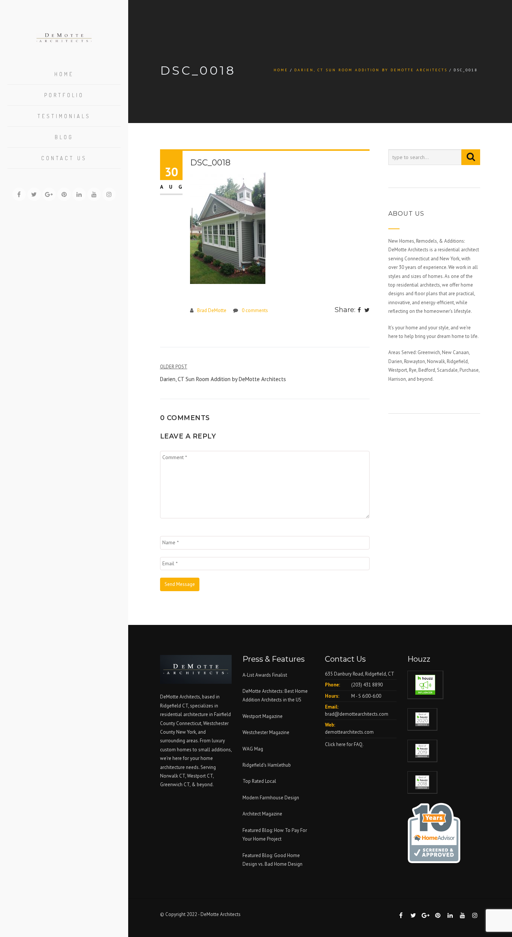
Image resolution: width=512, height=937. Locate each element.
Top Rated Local (259, 781)
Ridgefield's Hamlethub (267, 765)
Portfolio (64, 95)
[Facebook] (359, 310)
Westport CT (200, 776)
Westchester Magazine (266, 732)
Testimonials (64, 116)
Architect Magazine (262, 814)
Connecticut (188, 723)
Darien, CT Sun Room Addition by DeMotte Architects (371, 70)
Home (64, 74)
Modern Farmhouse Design (271, 797)
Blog (64, 137)
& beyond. (203, 784)
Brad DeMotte (211, 310)
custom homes (176, 749)
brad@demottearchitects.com (356, 714)
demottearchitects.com (349, 732)
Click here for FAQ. (344, 744)
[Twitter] (367, 310)
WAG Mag (253, 749)
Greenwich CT (175, 784)
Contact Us (64, 158)
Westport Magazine (263, 716)
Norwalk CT (172, 776)
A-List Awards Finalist (265, 675)
